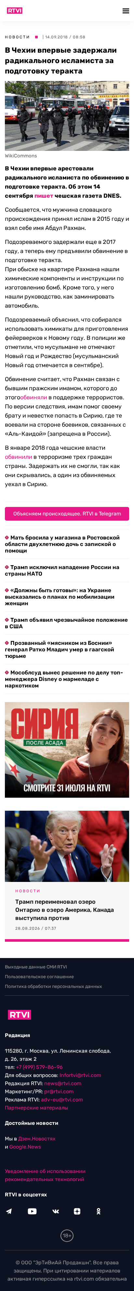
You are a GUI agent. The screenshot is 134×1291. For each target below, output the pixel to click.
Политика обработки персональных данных (53, 986)
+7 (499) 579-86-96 (39, 1067)
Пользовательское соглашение (39, 976)
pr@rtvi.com (59, 1091)
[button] (126, 10)
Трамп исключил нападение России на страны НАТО (62, 570)
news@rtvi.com (62, 1083)
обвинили (18, 456)
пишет (43, 195)
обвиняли (33, 397)
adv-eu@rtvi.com (62, 1100)
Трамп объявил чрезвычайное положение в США (66, 623)
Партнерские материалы (36, 1108)
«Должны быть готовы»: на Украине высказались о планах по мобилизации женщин (59, 596)
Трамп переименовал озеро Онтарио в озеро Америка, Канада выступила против (64, 910)
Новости (17, 37)
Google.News (25, 1147)
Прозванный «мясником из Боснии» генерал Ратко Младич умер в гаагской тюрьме (59, 649)
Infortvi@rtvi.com (80, 1075)
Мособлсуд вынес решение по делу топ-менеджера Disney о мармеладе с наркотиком (64, 679)
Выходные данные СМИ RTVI (36, 967)
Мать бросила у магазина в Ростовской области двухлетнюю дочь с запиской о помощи (62, 544)
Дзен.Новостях (37, 1139)
